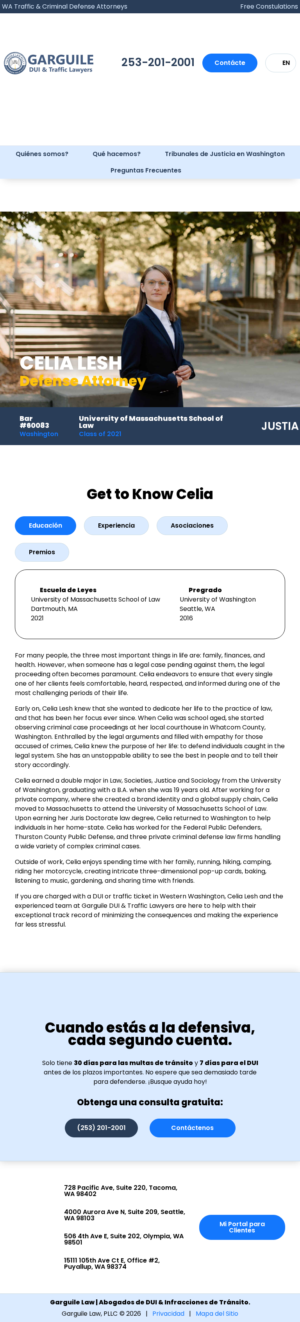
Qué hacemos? (117, 153)
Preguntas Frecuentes (146, 170)
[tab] (45, 525)
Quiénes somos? (42, 153)
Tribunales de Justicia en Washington (225, 153)
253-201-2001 (158, 62)
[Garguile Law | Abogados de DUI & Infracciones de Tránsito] (48, 63)
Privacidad (168, 1313)
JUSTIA (280, 426)
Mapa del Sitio (217, 1313)
